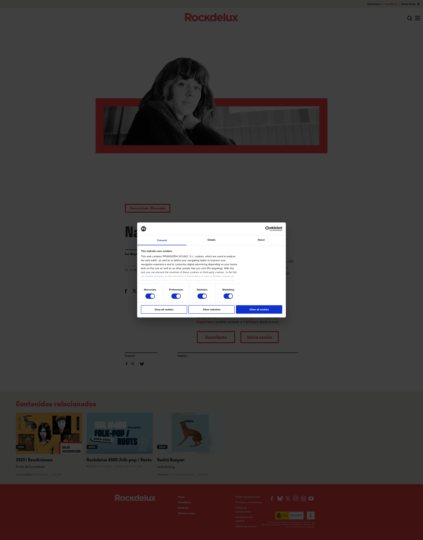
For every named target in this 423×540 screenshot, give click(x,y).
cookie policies (154, 276)
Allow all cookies (259, 309)
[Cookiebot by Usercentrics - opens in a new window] (267, 228)
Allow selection (211, 309)
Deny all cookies (164, 309)
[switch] (176, 296)
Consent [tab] (162, 240)
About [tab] (261, 239)
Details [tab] (212, 239)
